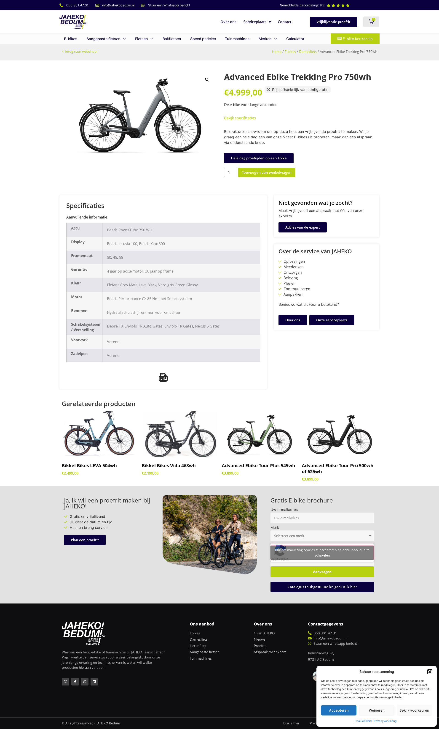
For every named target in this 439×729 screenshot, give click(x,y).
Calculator (295, 38)
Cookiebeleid (363, 721)
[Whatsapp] (84, 681)
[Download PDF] (163, 377)
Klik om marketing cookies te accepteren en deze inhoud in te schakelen (322, 552)
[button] (430, 671)
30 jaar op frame (159, 271)
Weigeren (377, 710)
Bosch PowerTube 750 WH (129, 229)
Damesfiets (308, 51)
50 (109, 257)
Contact (284, 21)
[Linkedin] (94, 681)
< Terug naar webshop (79, 51)
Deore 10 (115, 326)
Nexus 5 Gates (207, 326)
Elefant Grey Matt (122, 284)
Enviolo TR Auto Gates (144, 326)
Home (276, 51)
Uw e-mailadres (284, 510)
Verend (113, 341)
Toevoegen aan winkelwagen (267, 172)
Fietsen (141, 38)
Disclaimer (291, 723)
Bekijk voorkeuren (414, 710)
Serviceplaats (254, 21)
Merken (265, 38)
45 (115, 257)
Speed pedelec (203, 38)
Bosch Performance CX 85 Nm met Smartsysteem (149, 298)
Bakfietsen (172, 38)
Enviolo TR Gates (178, 326)
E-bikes (70, 38)
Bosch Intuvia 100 (122, 243)
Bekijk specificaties (240, 117)
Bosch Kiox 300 (152, 243)
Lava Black (147, 284)
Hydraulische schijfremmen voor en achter (144, 312)
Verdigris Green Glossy (178, 284)
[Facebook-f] (75, 681)
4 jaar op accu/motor (125, 271)
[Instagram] (65, 681)
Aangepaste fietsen (103, 38)
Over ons (228, 21)
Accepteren (339, 710)
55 (121, 257)
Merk (274, 528)
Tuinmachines (237, 38)
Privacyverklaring (385, 721)
